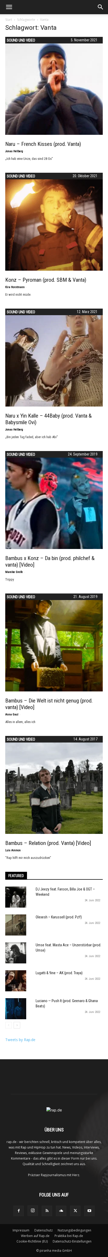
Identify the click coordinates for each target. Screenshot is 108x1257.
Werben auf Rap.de (35, 1236)
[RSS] (47, 1211)
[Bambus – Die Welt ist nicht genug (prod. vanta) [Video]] (54, 642)
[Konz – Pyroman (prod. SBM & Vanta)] (54, 222)
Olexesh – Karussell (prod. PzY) (59, 917)
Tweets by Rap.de (20, 1039)
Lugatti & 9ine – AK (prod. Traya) (59, 973)
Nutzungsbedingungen (74, 1230)
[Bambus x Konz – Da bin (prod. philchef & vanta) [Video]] (54, 500)
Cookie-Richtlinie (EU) (32, 1241)
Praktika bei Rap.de (69, 1236)
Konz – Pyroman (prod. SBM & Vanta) (45, 280)
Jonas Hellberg (14, 151)
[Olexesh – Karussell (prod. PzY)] (15, 925)
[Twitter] (75, 1211)
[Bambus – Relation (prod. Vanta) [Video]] (54, 785)
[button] (9, 7)
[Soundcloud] (61, 1211)
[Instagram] (33, 1210)
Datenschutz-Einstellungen (72, 1241)
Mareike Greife (14, 572)
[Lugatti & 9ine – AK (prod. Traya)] (15, 980)
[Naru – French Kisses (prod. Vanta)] (54, 86)
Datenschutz (43, 1230)
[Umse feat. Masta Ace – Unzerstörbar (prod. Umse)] (15, 952)
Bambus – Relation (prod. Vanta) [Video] (48, 843)
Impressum (21, 1230)
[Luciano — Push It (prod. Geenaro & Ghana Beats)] (15, 1008)
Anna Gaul (11, 714)
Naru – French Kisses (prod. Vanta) (43, 144)
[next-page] (17, 1025)
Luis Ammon (13, 850)
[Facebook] (18, 1211)
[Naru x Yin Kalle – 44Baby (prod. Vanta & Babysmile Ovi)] (54, 358)
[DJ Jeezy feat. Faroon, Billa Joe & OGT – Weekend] (15, 897)
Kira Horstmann (15, 287)
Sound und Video (21, 40)
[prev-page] (8, 1025)
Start (8, 19)
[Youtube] (89, 1211)
